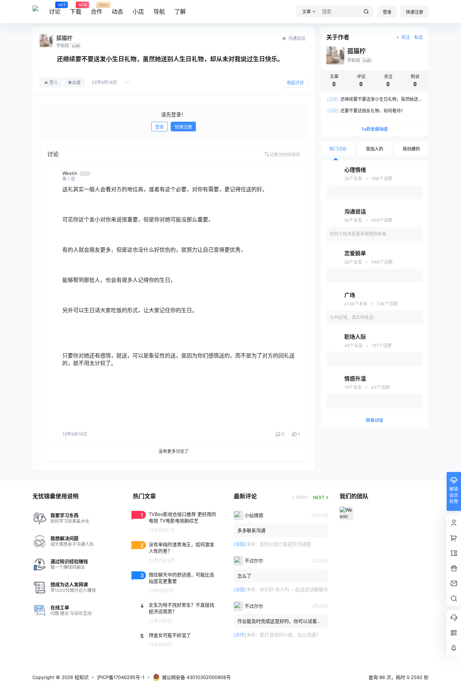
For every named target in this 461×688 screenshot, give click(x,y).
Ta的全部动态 (374, 129)
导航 (159, 11)
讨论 (55, 9)
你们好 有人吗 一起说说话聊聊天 (294, 589)
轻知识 (81, 677)
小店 (138, 11)
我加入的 (374, 149)
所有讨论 (374, 420)
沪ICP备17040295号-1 (120, 677)
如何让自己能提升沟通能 (285, 544)
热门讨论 (337, 149)
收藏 (76, 82)
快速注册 (414, 12)
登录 (387, 12)
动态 (117, 11)
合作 (96, 9)
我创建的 (411, 149)
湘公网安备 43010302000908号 (196, 677)
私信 (418, 37)
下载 (75, 9)
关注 (405, 37)
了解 (180, 11)
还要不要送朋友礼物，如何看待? (365, 110)
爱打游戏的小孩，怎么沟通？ (290, 635)
